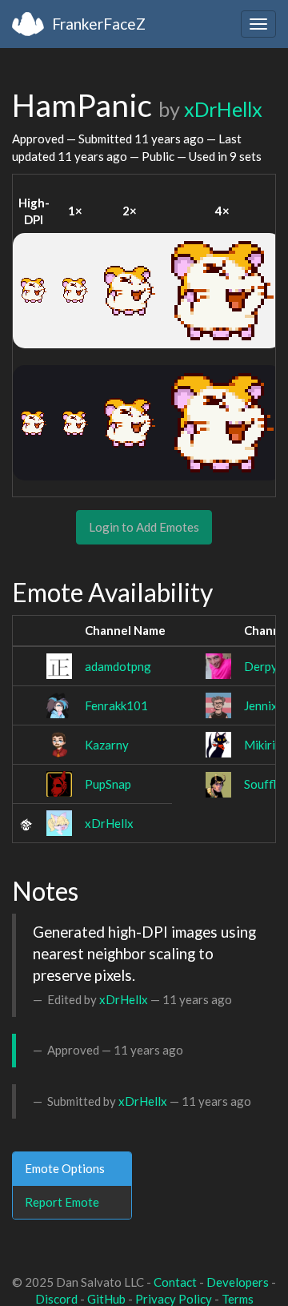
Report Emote (62, 1202)
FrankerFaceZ (99, 23)
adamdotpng (118, 666)
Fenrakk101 (116, 705)
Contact (175, 1282)
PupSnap (108, 784)
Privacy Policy (173, 1299)
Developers (237, 1282)
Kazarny (107, 744)
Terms (238, 1299)
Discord (56, 1299)
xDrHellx (223, 109)
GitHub (106, 1299)
